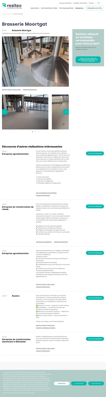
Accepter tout (96, 383)
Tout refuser (79, 383)
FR (99, 3)
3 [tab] (38, 132)
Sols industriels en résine (49, 8)
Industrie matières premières (45, 328)
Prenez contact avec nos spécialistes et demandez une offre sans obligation (88, 60)
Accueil (3, 13)
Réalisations (79, 8)
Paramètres (61, 383)
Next (66, 112)
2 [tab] (35, 132)
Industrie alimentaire (30, 89)
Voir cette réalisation (95, 153)
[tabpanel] (27, 112)
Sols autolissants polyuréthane (46, 193)
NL (96, 3)
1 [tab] (32, 132)
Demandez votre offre (94, 8)
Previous (5, 112)
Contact (91, 3)
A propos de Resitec (65, 3)
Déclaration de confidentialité (12, 393)
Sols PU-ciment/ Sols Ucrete (11, 89)
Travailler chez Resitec (80, 3)
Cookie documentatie (28, 393)
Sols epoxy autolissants (44, 242)
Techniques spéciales (66, 8)
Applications (35, 8)
